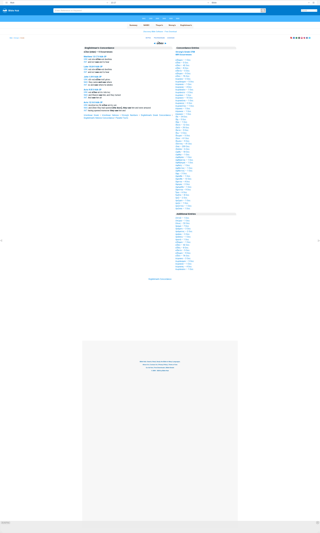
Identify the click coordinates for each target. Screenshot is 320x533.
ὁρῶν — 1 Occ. (182, 203)
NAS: (86, 82)
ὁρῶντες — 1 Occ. (184, 206)
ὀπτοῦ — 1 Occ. (182, 218)
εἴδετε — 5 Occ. (183, 71)
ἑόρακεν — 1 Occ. (183, 114)
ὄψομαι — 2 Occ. (183, 184)
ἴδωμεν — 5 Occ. (183, 135)
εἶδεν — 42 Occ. (183, 65)
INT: (86, 62)
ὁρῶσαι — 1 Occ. (183, 208)
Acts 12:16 (89, 102)
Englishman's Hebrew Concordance (99, 118)
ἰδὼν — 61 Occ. (182, 138)
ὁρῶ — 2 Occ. (182, 198)
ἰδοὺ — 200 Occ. (183, 146)
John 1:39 (88, 77)
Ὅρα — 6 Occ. (181, 192)
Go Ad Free (5, 523)
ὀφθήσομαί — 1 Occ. (184, 162)
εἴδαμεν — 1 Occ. (183, 60)
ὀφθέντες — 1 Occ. (184, 168)
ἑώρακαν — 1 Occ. (184, 84)
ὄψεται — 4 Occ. (183, 181)
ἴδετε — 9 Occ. (182, 130)
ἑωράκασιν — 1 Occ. (185, 89)
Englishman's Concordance (160, 279)
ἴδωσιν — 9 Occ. (183, 141)
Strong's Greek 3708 (185, 52)
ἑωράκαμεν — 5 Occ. (185, 81)
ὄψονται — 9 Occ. (183, 189)
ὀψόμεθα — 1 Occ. (184, 187)
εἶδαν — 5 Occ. (182, 62)
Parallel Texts (122, 118)
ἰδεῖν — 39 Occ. (182, 127)
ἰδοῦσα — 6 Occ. (183, 149)
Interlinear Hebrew (110, 115)
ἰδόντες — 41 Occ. (184, 144)
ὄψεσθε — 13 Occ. (184, 179)
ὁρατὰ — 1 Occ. (182, 239)
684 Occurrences (184, 54)
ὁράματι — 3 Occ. (183, 228)
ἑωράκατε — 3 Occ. (184, 92)
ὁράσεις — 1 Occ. (183, 237)
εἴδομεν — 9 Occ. (183, 73)
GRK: (86, 59)
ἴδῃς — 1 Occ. (182, 122)
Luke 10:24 (89, 66)
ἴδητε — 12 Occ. (183, 125)
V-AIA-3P (102, 56)
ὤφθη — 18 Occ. (183, 152)
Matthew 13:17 (91, 56)
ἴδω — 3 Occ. (181, 133)
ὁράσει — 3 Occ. (183, 234)
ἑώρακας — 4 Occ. (184, 87)
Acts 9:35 (88, 89)
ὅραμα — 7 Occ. (182, 226)
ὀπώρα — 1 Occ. (183, 220)
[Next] (317, 246)
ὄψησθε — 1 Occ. (183, 176)
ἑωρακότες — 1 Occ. (185, 106)
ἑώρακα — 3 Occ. (183, 79)
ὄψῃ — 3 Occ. (181, 173)
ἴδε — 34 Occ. (182, 116)
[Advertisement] (160, 325)
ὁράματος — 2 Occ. (184, 231)
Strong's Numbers (130, 115)
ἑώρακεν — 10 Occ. (184, 98)
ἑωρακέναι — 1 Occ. (185, 100)
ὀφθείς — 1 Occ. (183, 165)
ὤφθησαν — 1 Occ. (184, 157)
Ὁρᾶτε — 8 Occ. (183, 195)
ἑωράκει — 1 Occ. (184, 95)
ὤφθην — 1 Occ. (183, 154)
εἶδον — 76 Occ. (183, 76)
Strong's (16, 38)
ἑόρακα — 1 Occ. (183, 108)
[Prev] (3, 246)
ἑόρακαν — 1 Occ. (183, 111)
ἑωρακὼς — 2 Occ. (184, 103)
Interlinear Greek (91, 115)
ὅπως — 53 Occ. (183, 223)
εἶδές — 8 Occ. (182, 68)
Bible (11, 38)
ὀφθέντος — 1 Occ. (184, 171)
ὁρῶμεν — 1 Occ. (183, 200)
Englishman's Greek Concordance (156, 115)
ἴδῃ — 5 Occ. (181, 119)
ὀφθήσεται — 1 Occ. (184, 160)
